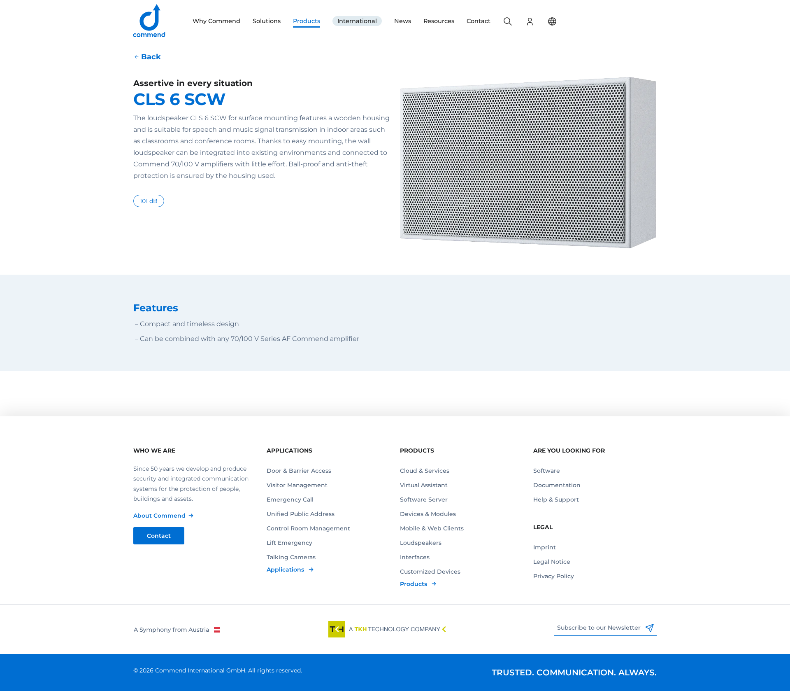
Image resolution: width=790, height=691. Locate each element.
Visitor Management (297, 485)
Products (306, 21)
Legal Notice (551, 561)
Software (546, 470)
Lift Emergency (289, 542)
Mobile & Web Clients (432, 528)
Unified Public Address (301, 514)
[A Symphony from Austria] (176, 629)
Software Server (424, 499)
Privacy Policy (553, 576)
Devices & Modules (428, 514)
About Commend (159, 515)
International (357, 21)
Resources (438, 21)
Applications (286, 569)
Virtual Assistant (424, 485)
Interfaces (415, 557)
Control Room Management (308, 528)
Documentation (557, 485)
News (402, 21)
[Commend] (149, 21)
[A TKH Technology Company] (387, 629)
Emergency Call (290, 499)
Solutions (267, 21)
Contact (478, 21)
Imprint (544, 547)
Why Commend (216, 21)
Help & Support (556, 499)
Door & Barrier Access (299, 470)
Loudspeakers (420, 542)
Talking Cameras (291, 557)
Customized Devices (430, 571)
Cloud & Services (424, 470)
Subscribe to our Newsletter (599, 627)
